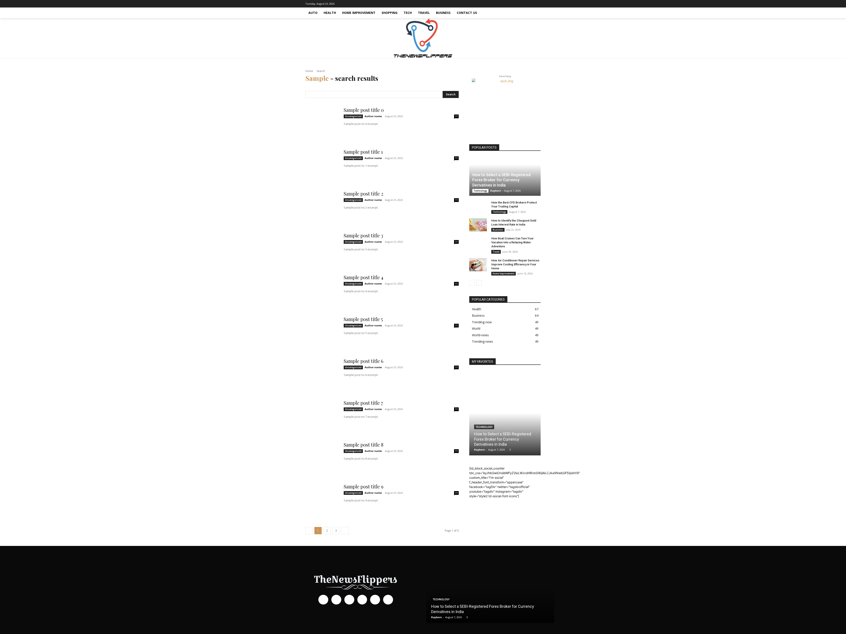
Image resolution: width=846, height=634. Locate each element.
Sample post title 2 (363, 193)
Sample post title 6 (363, 361)
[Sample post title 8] (321, 458)
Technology (480, 190)
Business (498, 229)
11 (456, 116)
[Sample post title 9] (321, 499)
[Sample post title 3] (321, 248)
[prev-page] (472, 283)
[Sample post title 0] (321, 123)
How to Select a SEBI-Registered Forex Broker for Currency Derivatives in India (501, 179)
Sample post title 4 (363, 277)
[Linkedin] (517, 3)
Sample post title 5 (363, 319)
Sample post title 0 (364, 110)
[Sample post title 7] (321, 416)
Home (309, 71)
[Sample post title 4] (321, 290)
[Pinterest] (524, 3)
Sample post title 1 (363, 151)
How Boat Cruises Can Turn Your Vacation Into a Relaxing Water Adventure (512, 242)
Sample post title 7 (363, 402)
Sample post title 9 (363, 486)
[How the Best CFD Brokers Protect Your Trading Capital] (478, 206)
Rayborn (495, 190)
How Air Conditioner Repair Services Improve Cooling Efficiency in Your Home (515, 264)
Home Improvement (503, 273)
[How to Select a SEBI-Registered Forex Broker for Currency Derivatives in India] (505, 413)
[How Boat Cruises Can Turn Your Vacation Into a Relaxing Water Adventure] (478, 242)
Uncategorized (353, 116)
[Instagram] (511, 3)
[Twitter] (537, 3)
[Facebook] (504, 3)
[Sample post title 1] (321, 165)
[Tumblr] (530, 3)
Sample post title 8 (363, 444)
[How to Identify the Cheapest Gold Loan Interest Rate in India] (478, 224)
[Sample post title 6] (321, 374)
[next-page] (479, 283)
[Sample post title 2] (321, 207)
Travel (496, 251)
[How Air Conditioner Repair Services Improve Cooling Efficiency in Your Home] (478, 264)
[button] (535, 12)
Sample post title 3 (363, 235)
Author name (373, 116)
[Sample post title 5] (321, 332)
